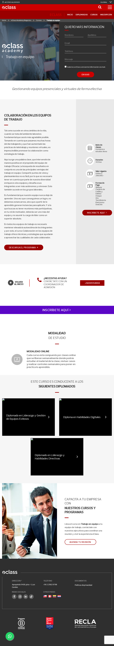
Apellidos (92, 35)
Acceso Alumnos (12, 2)
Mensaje (69, 59)
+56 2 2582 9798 (50, 584)
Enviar (85, 74)
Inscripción (106, 15)
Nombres (69, 35)
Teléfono (69, 51)
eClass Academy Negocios (21, 20)
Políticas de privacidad (83, 585)
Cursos (93, 15)
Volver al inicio (18, 282)
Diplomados (82, 15)
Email (67, 43)
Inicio (70, 15)
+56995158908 (92, 283)
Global (104, 2)
